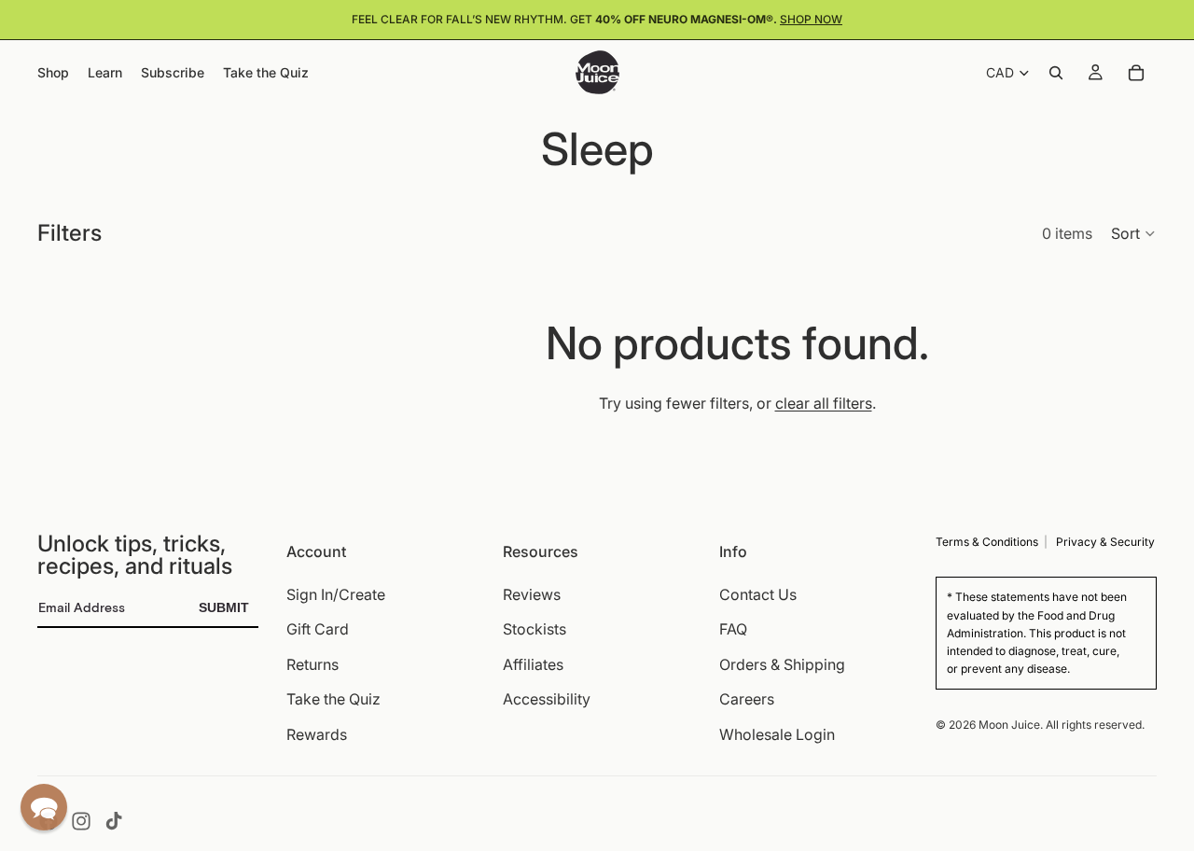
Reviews (532, 594)
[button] (1134, 233)
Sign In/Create (335, 594)
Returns (312, 664)
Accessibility (546, 700)
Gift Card (317, 630)
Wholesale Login (777, 734)
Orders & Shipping (782, 664)
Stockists (534, 630)
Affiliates (533, 664)
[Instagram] (81, 821)
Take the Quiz (333, 700)
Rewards (316, 734)
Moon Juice (1009, 725)
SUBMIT (224, 607)
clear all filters (823, 403)
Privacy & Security (1105, 542)
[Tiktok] (114, 821)
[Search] (1055, 72)
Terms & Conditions (987, 542)
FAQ (733, 630)
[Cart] (1136, 72)
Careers (746, 700)
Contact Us (758, 594)
